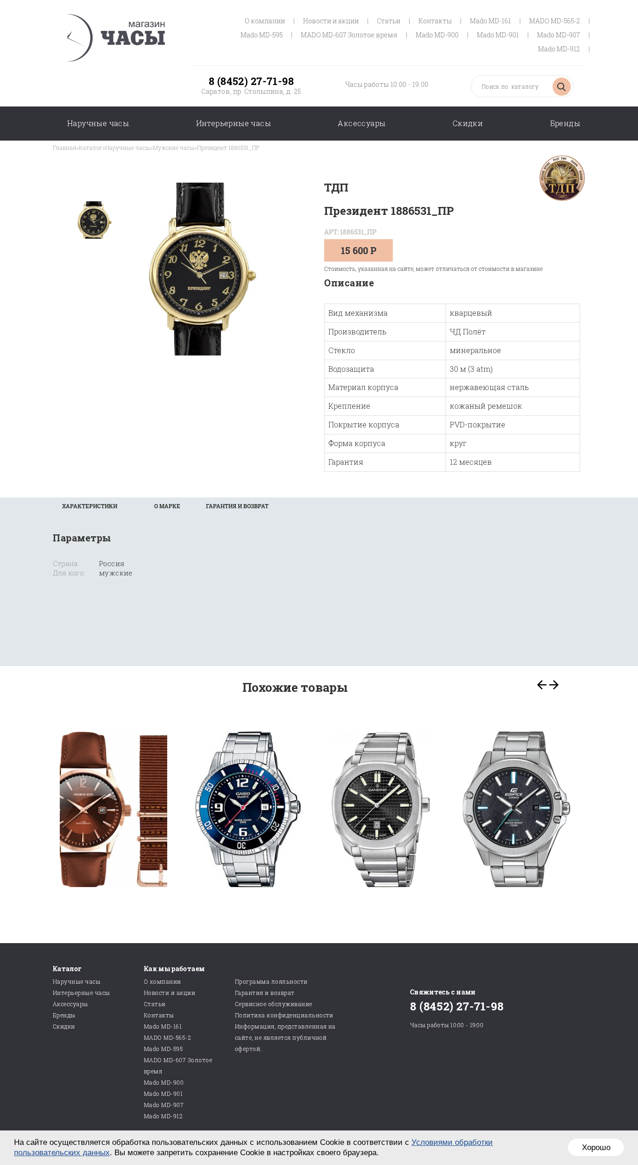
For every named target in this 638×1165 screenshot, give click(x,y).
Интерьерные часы (233, 123)
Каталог (90, 147)
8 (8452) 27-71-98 (251, 81)
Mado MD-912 (559, 48)
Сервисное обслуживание (273, 1004)
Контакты (435, 20)
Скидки (468, 123)
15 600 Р (358, 250)
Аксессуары (361, 123)
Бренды (565, 123)
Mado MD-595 (262, 34)
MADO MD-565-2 (554, 20)
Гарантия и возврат (265, 992)
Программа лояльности (271, 981)
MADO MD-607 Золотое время (349, 34)
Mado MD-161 (490, 20)
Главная (64, 147)
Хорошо (596, 1147)
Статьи (388, 20)
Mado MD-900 (437, 34)
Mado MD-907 (558, 34)
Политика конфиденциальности (284, 1015)
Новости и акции (331, 20)
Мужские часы (173, 147)
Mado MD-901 (498, 34)
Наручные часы (98, 123)
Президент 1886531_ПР (228, 147)
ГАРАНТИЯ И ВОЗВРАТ (237, 506)
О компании (265, 20)
